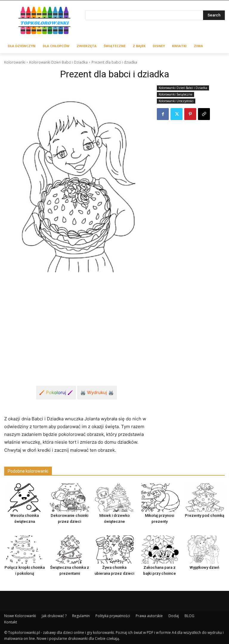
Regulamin (81, 615)
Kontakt (10, 622)
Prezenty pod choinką (204, 515)
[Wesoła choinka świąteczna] (24, 497)
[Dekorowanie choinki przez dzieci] (69, 497)
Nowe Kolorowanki (20, 615)
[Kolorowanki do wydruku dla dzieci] (44, 21)
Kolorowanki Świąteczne (175, 94)
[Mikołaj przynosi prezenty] (159, 497)
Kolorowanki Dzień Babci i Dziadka (58, 62)
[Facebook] (163, 114)
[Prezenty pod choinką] (204, 497)
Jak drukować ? (54, 615)
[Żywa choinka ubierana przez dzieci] (114, 549)
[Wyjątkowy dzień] (204, 549)
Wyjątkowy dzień (204, 567)
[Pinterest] (190, 114)
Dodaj (173, 615)
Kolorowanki (14, 62)
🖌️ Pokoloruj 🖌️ (56, 392)
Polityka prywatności (112, 615)
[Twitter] (176, 114)
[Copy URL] (204, 114)
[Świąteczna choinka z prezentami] (69, 549)
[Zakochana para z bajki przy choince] (159, 549)
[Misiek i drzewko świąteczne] (114, 497)
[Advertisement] (76, 322)
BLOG (189, 615)
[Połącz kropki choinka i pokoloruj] (24, 549)
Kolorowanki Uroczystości (176, 101)
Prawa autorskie (149, 615)
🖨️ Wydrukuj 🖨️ (97, 392)
